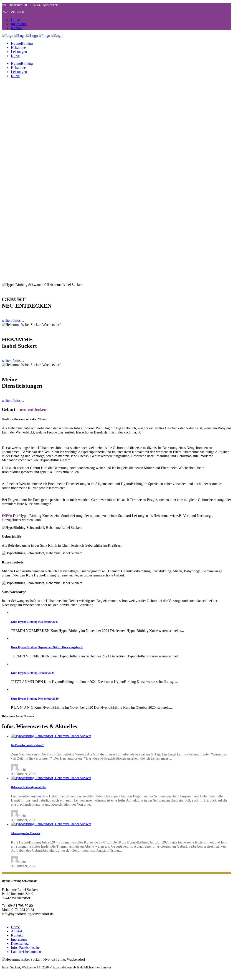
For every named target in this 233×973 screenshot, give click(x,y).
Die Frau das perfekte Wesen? (27, 745)
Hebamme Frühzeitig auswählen (28, 787)
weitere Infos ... (13, 320)
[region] (116, 182)
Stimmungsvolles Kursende (25, 833)
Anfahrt (16, 931)
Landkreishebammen (26, 952)
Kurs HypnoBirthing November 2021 (35, 621)
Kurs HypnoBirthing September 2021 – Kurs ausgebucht (47, 647)
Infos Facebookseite (25, 948)
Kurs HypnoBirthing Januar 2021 (33, 673)
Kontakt (17, 28)
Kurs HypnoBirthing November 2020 (35, 698)
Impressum (19, 24)
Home (15, 20)
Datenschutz (20, 943)
